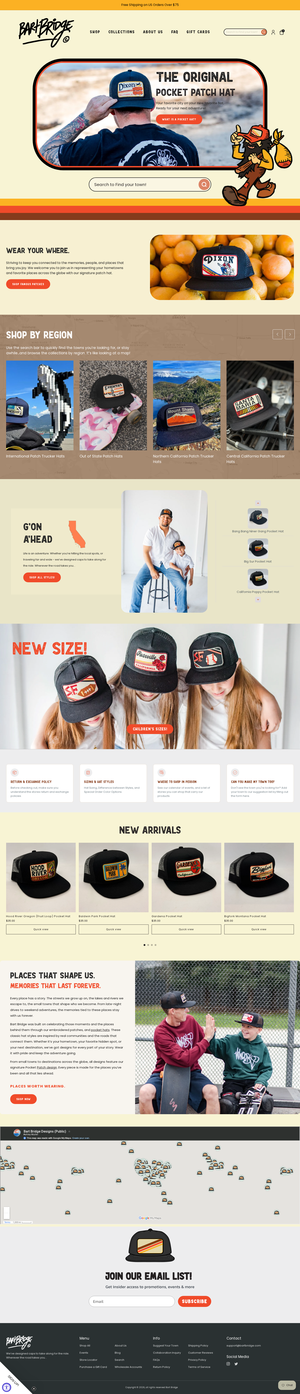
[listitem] (150, 5)
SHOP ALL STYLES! (42, 577)
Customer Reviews (200, 1353)
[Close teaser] (34, 1389)
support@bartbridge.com (244, 1345)
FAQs (156, 1360)
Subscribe (194, 1301)
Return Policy (161, 1367)
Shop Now (23, 1099)
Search (119, 1360)
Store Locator (88, 1360)
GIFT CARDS (198, 32)
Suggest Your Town (165, 1345)
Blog (118, 1353)
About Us (121, 1345)
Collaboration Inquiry (167, 1353)
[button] (16, 1377)
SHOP (95, 32)
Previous (258, 503)
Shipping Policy (198, 1345)
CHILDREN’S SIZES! (150, 729)
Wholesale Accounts (128, 1367)
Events (84, 1353)
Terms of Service (199, 1367)
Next (258, 599)
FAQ (174, 32)
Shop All (85, 1345)
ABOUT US (153, 32)
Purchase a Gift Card (93, 1367)
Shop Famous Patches (28, 284)
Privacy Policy (197, 1360)
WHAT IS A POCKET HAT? (179, 119)
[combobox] (242, 32)
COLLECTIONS (121, 32)
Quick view (41, 929)
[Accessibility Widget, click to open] (6, 1387)
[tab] (145, 945)
